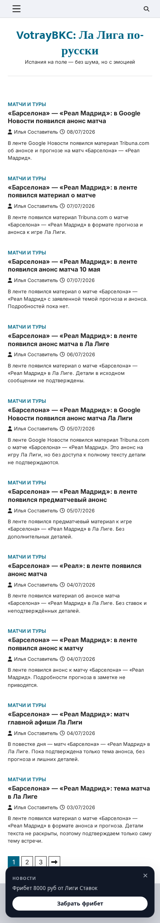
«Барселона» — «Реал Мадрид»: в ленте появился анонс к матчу (72, 644)
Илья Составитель (36, 132)
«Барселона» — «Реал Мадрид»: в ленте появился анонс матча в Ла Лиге (72, 340)
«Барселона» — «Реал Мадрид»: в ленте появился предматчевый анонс (72, 495)
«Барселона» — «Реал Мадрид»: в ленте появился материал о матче (72, 191)
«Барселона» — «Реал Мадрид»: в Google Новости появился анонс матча (74, 117)
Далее (54, 862)
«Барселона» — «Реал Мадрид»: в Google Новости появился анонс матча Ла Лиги (74, 414)
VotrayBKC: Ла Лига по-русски (80, 43)
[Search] (146, 9)
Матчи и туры (27, 104)
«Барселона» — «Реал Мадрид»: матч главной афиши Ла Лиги (68, 718)
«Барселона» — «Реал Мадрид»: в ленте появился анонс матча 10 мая (72, 265)
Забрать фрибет (80, 903)
